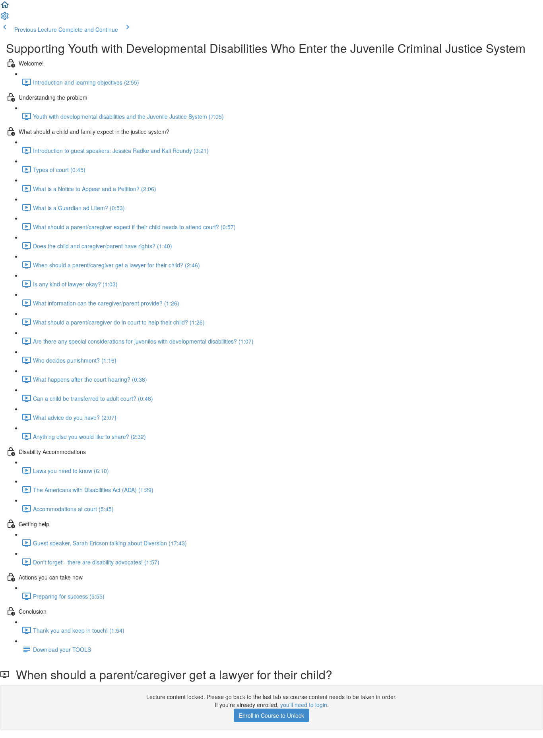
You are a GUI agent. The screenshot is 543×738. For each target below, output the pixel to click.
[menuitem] (5, 18)
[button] (5, 7)
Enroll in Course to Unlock (271, 715)
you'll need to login (303, 705)
